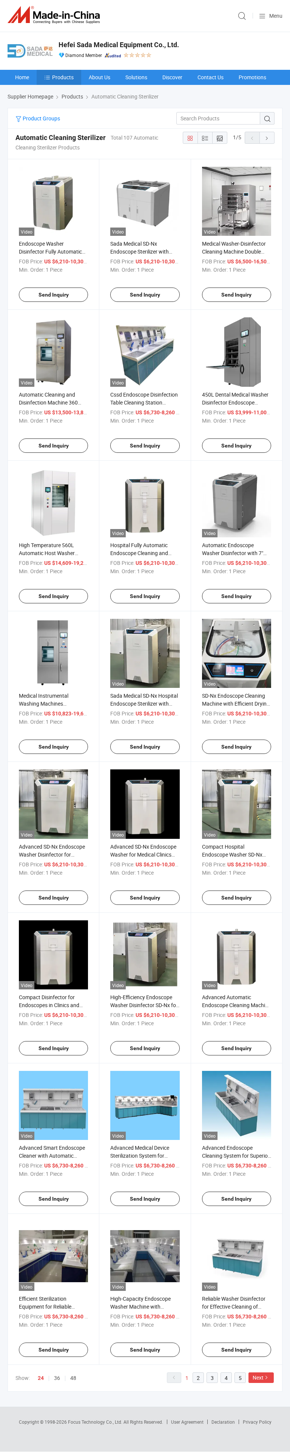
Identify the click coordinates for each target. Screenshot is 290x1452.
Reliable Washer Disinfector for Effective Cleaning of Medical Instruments (233, 1306)
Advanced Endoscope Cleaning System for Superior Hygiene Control (236, 1155)
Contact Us (210, 77)
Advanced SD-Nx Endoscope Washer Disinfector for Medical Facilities (52, 854)
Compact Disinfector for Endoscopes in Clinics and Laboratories (49, 1005)
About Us (99, 77)
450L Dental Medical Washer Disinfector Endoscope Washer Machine (235, 402)
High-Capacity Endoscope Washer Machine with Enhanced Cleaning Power (140, 1306)
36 (57, 1377)
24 (41, 1378)
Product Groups (41, 118)
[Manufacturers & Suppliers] (55, 15)
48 (73, 1377)
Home (22, 77)
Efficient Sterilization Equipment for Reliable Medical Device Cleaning (47, 1306)
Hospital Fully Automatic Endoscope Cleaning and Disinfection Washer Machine (144, 552)
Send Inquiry (54, 295)
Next (258, 1377)
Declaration (223, 1422)
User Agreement (187, 1422)
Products (63, 77)
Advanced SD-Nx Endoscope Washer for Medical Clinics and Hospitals (143, 854)
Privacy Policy (257, 1422)
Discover (172, 77)
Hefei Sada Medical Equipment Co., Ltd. (119, 45)
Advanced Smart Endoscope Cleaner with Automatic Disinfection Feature (52, 1155)
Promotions (252, 77)
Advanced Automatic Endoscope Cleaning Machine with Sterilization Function (236, 1005)
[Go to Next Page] (267, 137)
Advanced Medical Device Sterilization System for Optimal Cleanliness (139, 1155)
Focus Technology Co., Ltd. (95, 1422)
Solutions (136, 77)
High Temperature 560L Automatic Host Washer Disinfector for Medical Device (53, 552)
